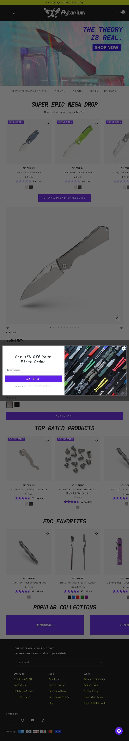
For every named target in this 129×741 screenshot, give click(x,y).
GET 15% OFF (33, 378)
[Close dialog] (124, 348)
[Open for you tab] (119, 731)
